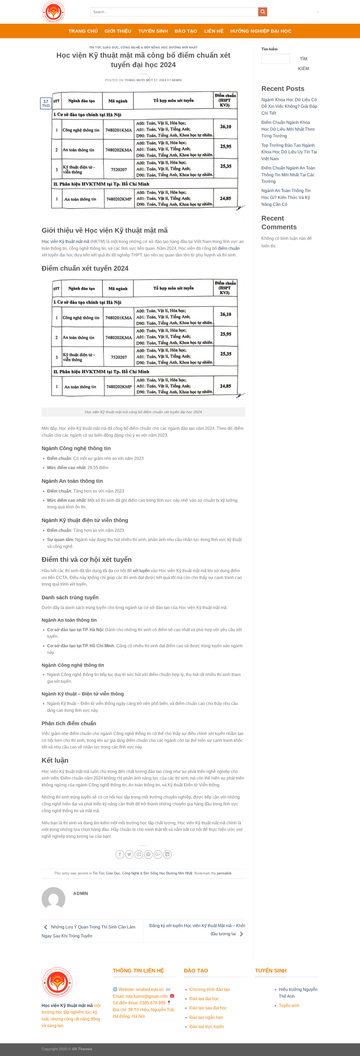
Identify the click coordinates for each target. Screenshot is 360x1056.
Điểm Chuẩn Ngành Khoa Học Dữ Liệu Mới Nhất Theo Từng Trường (288, 129)
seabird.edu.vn (150, 989)
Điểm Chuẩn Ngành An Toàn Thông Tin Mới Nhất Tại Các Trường (288, 175)
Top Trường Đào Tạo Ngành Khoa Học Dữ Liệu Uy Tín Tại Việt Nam (289, 152)
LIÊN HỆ (213, 31)
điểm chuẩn (229, 248)
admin (177, 80)
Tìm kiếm (269, 49)
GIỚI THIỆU (118, 31)
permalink (224, 873)
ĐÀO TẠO (186, 31)
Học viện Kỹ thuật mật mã (65, 241)
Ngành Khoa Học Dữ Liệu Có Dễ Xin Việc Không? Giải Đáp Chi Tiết (289, 106)
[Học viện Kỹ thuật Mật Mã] (62, 12)
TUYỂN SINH (153, 31)
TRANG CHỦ (83, 31)
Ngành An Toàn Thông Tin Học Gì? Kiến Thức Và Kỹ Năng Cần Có (285, 197)
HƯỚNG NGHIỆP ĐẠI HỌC (260, 31)
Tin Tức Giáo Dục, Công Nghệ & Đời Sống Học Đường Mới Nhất (143, 47)
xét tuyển (141, 570)
